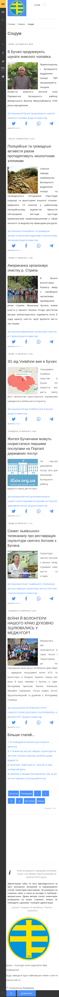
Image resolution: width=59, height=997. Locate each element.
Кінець (40, 801)
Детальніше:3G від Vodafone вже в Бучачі (30, 408)
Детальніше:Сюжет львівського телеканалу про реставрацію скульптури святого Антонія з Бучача (32, 588)
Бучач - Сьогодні (17, 8)
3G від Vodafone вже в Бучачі (32, 361)
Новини (21, 24)
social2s (17, 128)
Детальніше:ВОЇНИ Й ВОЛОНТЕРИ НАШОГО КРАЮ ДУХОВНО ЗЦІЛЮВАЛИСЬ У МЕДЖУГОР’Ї (32, 712)
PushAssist (28, 987)
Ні (11, 993)
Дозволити (26, 993)
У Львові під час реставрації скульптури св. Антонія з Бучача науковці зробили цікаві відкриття (32, 756)
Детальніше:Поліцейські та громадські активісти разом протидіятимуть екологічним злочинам (32, 235)
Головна (11, 24)
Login (37, 5)
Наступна (29, 801)
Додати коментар (37, 117)
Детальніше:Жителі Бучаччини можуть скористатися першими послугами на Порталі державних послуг (32, 501)
